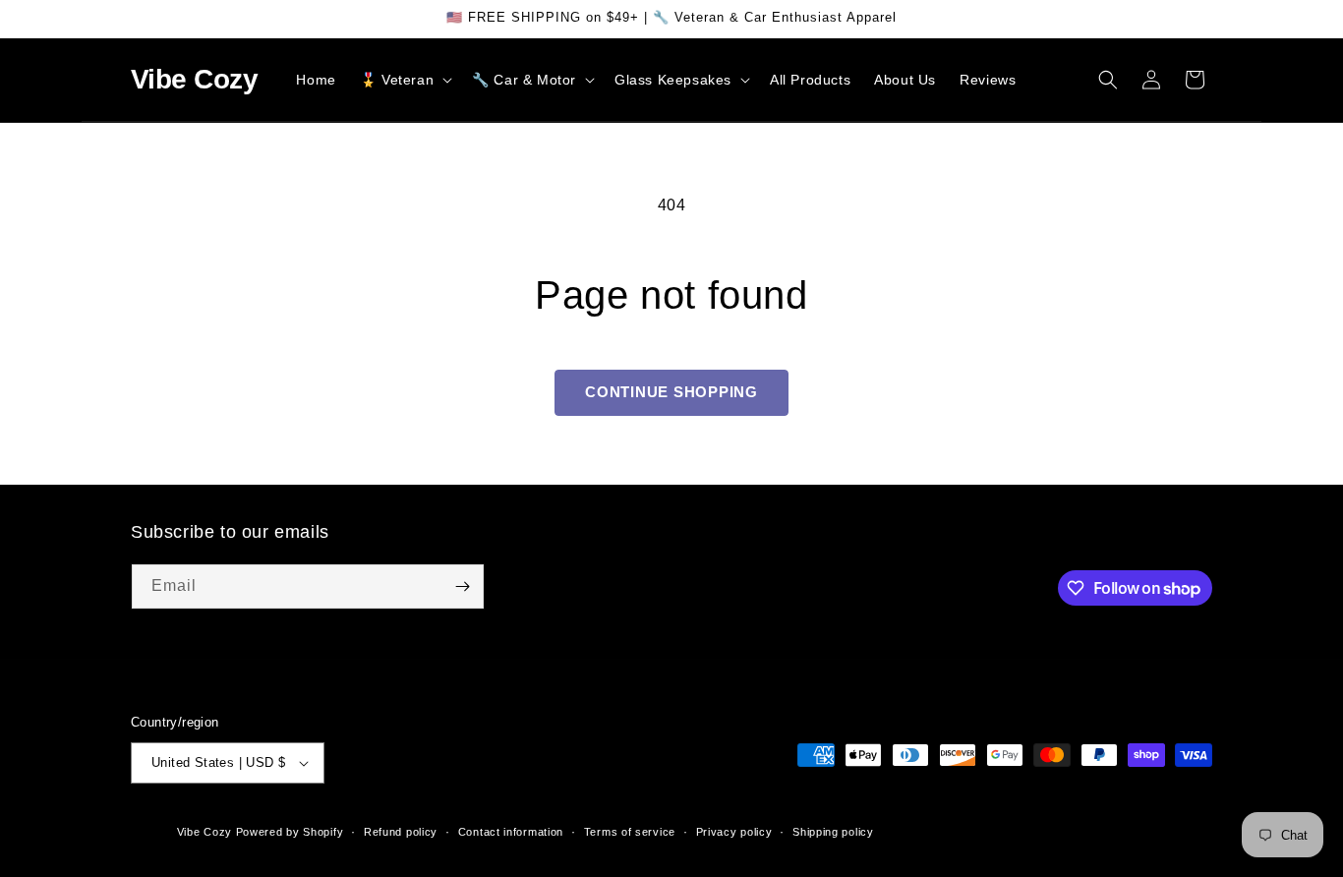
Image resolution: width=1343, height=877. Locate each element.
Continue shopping (671, 391)
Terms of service (629, 832)
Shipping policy (833, 832)
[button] (404, 79)
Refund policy (401, 832)
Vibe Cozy (204, 832)
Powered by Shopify (290, 832)
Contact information (510, 832)
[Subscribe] (462, 586)
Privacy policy (734, 832)
